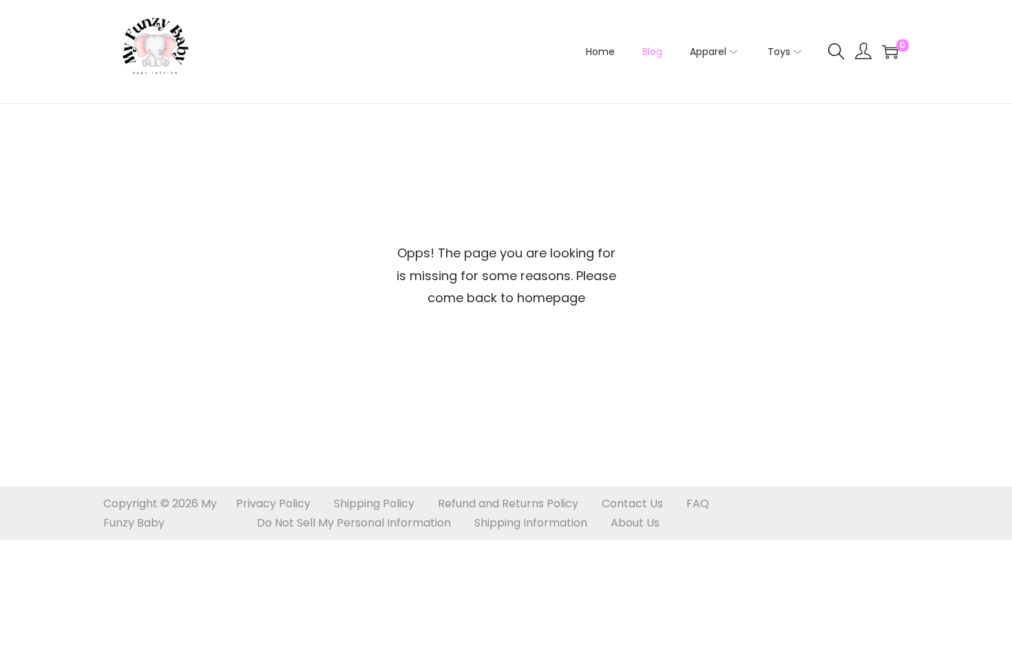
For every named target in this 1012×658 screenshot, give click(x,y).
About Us (635, 523)
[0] (890, 51)
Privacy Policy (273, 503)
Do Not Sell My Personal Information (354, 523)
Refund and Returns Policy (508, 503)
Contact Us (632, 503)
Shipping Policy (374, 503)
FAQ (697, 503)
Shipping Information (530, 523)
